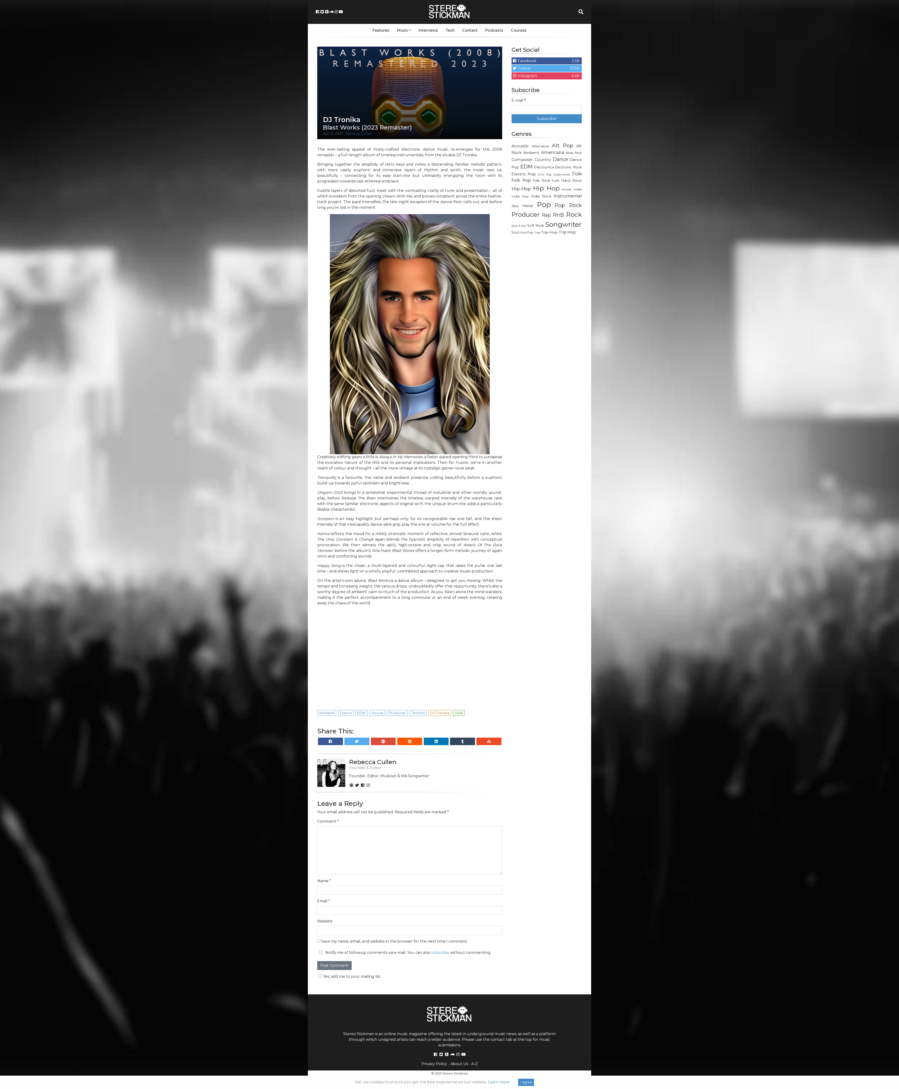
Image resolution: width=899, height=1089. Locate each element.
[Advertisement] (547, 313)
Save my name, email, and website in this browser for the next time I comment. (394, 941)
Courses (519, 30)
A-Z (474, 1064)
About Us (459, 1064)
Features (380, 30)
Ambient (531, 152)
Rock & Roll (519, 225)
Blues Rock (574, 153)
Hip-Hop (521, 189)
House (566, 189)
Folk (577, 174)
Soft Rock (535, 225)
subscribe (440, 952)
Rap (546, 215)
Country (542, 159)
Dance (560, 159)
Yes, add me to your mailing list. (352, 976)
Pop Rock (568, 205)
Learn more (499, 1082)
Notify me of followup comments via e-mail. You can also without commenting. (407, 952)
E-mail (519, 100)
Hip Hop (546, 188)
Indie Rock (541, 196)
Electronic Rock (568, 167)
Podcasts (494, 30)
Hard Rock (571, 180)
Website (324, 921)
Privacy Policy (434, 1064)
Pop (544, 205)
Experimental (562, 174)
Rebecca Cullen (358, 133)
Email (323, 901)
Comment (328, 821)
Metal (528, 206)
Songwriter (563, 224)
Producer (526, 214)
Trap (537, 232)
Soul (515, 232)
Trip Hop (567, 232)
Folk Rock (541, 180)
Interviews (428, 30)
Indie (578, 189)
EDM (526, 167)
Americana (552, 152)
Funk (555, 180)
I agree (526, 1082)
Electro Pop (524, 174)
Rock (574, 214)
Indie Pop (520, 196)
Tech (450, 30)
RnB (558, 215)
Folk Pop (521, 180)
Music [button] (402, 30)
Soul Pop (526, 232)
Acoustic (520, 145)
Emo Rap (545, 174)
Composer (522, 159)
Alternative (540, 146)
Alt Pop (563, 145)
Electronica (544, 167)
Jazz (515, 206)
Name (324, 881)
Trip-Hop (549, 232)
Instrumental (568, 196)
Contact (470, 30)
